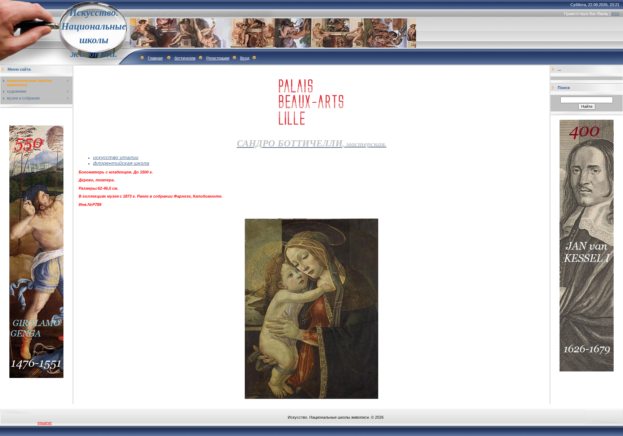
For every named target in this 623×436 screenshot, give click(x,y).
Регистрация (217, 58)
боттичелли (184, 58)
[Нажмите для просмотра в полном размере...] (311, 397)
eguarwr (44, 422)
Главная (155, 58)
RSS (615, 14)
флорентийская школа (121, 163)
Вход (244, 58)
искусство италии (115, 157)
